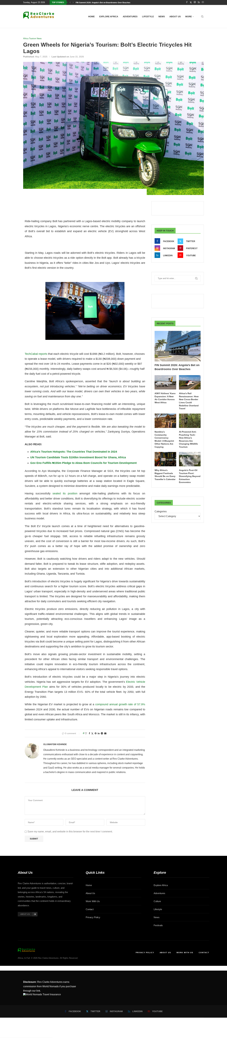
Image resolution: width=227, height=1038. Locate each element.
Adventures (130, 16)
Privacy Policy (93, 917)
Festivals (158, 925)
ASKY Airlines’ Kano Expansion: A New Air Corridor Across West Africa (165, 398)
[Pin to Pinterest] (96, 733)
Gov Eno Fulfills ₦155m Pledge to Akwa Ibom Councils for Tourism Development (83, 462)
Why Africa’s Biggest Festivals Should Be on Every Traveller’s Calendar (165, 475)
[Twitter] (191, 2)
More (188, 16)
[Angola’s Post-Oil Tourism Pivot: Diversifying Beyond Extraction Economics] (190, 459)
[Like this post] (86, 733)
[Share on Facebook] (89, 733)
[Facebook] (187, 2)
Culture (157, 901)
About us (175, 16)
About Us (90, 893)
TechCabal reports (36, 353)
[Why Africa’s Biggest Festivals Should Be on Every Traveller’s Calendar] (165, 459)
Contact (90, 909)
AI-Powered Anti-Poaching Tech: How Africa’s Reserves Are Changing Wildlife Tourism (188, 439)
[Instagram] (195, 2)
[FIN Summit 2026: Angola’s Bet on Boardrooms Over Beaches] (178, 346)
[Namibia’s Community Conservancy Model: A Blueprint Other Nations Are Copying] (165, 421)
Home (91, 16)
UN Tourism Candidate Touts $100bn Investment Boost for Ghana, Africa (78, 457)
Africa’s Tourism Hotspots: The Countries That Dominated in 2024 (73, 451)
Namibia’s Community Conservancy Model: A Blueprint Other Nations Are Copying (164, 439)
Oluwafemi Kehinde (55, 744)
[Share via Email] (105, 733)
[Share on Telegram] (102, 733)
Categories (161, 511)
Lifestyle (148, 16)
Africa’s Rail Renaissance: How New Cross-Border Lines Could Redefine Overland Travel (189, 401)
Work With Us (93, 901)
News (161, 16)
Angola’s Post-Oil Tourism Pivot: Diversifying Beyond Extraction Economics (189, 476)
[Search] (202, 16)
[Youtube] (203, 2)
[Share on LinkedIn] (99, 733)
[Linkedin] (199, 2)
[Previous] (70, 2)
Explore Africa (108, 16)
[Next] (73, 2)
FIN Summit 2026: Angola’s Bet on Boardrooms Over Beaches (103, 3)
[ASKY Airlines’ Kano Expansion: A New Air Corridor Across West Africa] (165, 382)
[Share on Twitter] (92, 733)
